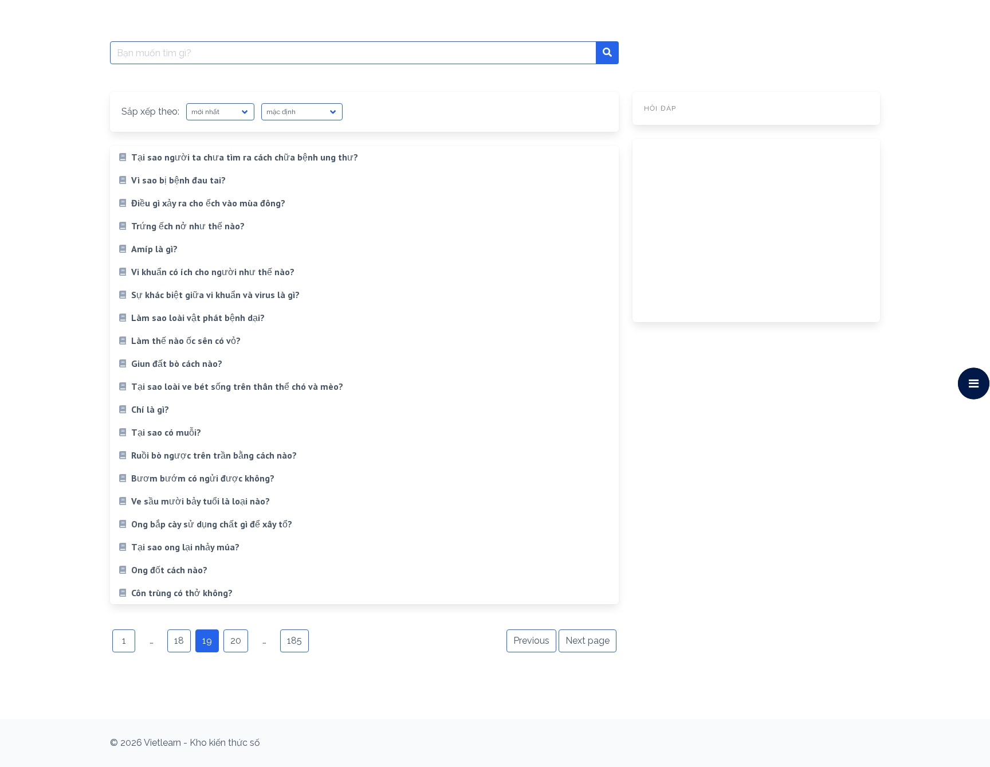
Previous (531, 640)
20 (235, 640)
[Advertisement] (756, 230)
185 (294, 640)
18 (179, 640)
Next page (587, 640)
